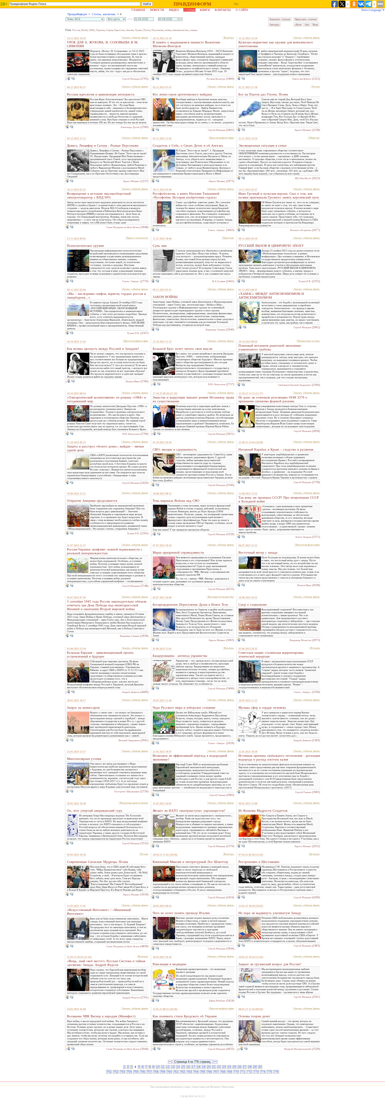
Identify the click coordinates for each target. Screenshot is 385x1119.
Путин (146, 30)
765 (202, 1071)
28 (249, 1066)
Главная (138, 10)
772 (249, 1071)
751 (109, 1071)
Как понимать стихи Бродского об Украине (185, 1016)
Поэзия (315, 86)
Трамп (138, 30)
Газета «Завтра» (216, 230)
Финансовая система (308, 341)
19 (203, 1066)
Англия (130, 30)
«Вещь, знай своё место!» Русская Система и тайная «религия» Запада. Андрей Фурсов (106, 963)
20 (238, 1049)
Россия (76, 30)
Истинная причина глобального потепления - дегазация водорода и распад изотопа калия (279, 757)
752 (115, 1071)
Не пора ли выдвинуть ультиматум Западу (269, 913)
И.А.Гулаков (218, 281)
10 (157, 1066)
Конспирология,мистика (221, 596)
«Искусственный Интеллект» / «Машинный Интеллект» (99, 911)
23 (224, 1066)
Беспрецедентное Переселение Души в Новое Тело (190, 604)
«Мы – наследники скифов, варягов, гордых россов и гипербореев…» (106, 295)
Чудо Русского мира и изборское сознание (184, 707)
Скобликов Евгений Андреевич (294, 385)
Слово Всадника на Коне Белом (122, 227)
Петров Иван (132, 381)
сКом (298, 24)
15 (183, 1066)
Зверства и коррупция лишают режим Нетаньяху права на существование (193, 399)
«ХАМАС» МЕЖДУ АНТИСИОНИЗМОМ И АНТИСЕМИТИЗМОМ (271, 295)
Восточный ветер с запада (257, 552)
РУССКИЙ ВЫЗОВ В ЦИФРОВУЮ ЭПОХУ (271, 245)
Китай (84, 30)
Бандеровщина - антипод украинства (180, 656)
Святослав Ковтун (301, 78)
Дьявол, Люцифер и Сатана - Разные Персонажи (102, 145)
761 (176, 1071)
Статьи (189, 10)
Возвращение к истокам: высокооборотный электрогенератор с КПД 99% (99, 195)
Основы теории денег (254, 1016)
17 (193, 1066)
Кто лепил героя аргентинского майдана (182, 94)
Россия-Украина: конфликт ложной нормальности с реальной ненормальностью (104, 551)
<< (170, 1061)
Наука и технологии (137, 238)
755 (135, 1071)
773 (256, 1071)
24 (229, 1066)
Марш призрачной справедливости (178, 552)
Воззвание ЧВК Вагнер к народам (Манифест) (101, 1016)
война (168, 30)
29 (254, 1066)
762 (182, 1071)
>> (215, 1061)
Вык (315, 24)
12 (167, 1066)
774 (262, 1071)
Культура (229, 37)
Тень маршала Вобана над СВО (176, 500)
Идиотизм (228, 238)
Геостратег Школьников (126, 791)
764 (196, 1071)
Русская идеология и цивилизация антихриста (100, 94)
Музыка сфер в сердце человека (262, 707)
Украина (100, 30)
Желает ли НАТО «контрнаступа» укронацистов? (189, 810)
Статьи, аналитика (103, 14)
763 (189, 1071)
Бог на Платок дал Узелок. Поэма (263, 94)
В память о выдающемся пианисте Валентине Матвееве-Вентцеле (186, 44)
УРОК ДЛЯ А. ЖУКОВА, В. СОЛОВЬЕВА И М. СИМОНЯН (102, 44)
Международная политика (134, 802)
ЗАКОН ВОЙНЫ (165, 297)
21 (213, 1066)
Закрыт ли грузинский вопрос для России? (269, 964)
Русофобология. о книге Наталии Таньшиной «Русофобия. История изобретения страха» (186, 195)
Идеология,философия (222, 137)
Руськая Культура (216, 78)
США (92, 30)
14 (178, 1066)
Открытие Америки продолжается (92, 500)
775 (269, 1071)
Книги (205, 10)
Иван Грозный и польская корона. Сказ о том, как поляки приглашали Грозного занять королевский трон (278, 195)
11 (162, 1066)
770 (236, 1071)
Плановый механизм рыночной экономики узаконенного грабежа (269, 347)
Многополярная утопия (84, 759)
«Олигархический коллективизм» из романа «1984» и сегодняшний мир (106, 399)
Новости (157, 10)
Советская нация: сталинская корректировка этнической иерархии (270, 654)
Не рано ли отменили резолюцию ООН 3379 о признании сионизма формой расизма (272, 399)
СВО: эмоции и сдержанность (175, 449)
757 (149, 1071)
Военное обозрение (300, 230)
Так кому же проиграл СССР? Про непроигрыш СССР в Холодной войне (278, 499)
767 (216, 1071)
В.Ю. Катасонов (216, 384)
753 (122, 1071)
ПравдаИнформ (77, 14)
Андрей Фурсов (130, 997)
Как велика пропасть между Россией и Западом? (103, 348)
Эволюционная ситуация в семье (262, 145)
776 (276, 1071)
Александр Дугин (130, 127)
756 (142, 1071)
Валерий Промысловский (297, 1049)
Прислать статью (306, 19)
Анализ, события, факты (135, 37)
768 (222, 1071)
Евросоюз (119, 30)
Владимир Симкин (215, 329)
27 (244, 1066)
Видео (174, 10)
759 (162, 1071)
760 (169, 1071)
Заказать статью (279, 19)
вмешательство (180, 30)
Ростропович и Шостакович (258, 862)
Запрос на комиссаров (83, 707)
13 (172, 1066)
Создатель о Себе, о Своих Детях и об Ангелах (188, 145)
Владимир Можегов (300, 640)
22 (219, 1066)
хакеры (193, 30)
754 (129, 1071)
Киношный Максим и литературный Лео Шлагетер (190, 862)
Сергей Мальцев (130, 78)
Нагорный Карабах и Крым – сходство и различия (275, 449)
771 (242, 1071)
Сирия (109, 30)
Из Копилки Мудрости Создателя (262, 810)
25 (234, 1066)
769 (229, 1071)
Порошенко (158, 30)
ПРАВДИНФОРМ (192, 4)
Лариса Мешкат (302, 130)
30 (260, 1066)
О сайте (242, 10)
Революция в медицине (169, 964)
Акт (307, 24)
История (314, 648)
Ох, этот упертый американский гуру (94, 810)
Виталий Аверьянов (129, 740)
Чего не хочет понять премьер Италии (181, 913)
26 (239, 1066)
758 (156, 1071)
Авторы (274, 24)
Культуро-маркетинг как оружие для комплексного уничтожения (275, 44)
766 (209, 1071)
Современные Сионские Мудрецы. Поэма (97, 862)
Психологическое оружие (85, 245)
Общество (314, 137)
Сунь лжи (160, 245)
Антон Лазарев (303, 537)
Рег (236, 4)
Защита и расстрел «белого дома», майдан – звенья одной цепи (105, 448)
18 (198, 1066)
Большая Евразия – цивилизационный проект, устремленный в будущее (100, 654)
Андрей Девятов (130, 692)
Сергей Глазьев (217, 795)
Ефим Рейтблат (217, 1000)
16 (188, 1066)
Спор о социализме (252, 604)
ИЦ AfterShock (303, 178)
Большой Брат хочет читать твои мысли (182, 348)
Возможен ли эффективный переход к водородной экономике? (190, 757)
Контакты (223, 10)
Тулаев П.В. (305, 281)
